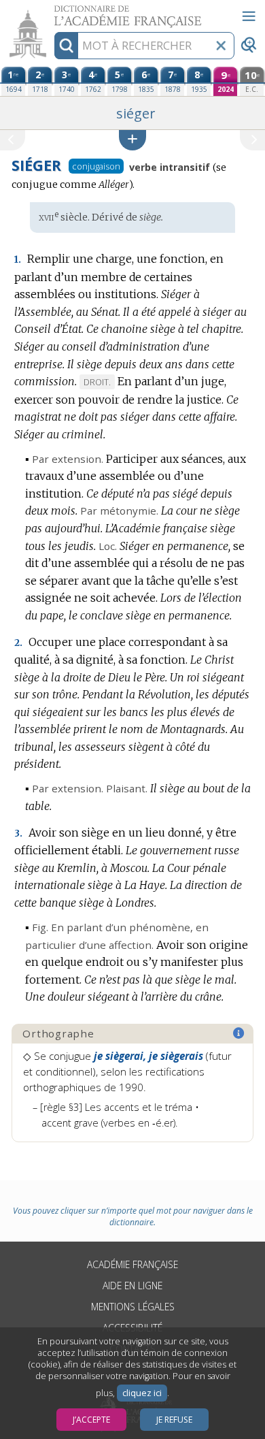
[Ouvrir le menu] (248, 16)
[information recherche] (66, 45)
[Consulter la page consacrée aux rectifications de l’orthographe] (239, 1033)
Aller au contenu (52, 12)
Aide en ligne (132, 1285)
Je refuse (174, 1419)
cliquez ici (142, 1393)
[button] (132, 140)
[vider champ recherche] (220, 45)
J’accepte (91, 1419)
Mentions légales (133, 1306)
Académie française (132, 1264)
